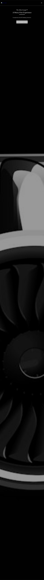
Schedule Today (23, 22)
